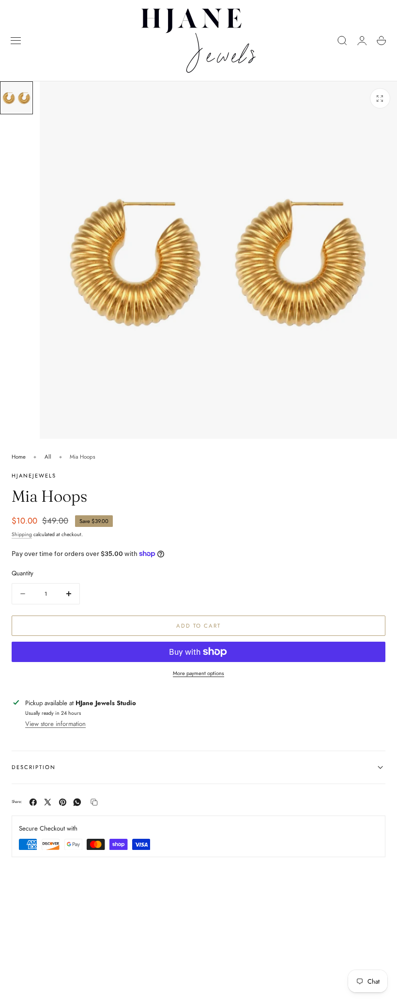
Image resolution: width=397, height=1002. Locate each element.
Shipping (22, 534)
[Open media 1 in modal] (380, 98)
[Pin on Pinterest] (62, 802)
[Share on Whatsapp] (77, 802)
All (48, 457)
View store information (55, 723)
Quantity (22, 573)
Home (19, 457)
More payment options (198, 673)
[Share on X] (47, 802)
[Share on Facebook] (33, 802)
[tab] (16, 97)
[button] (16, 40)
